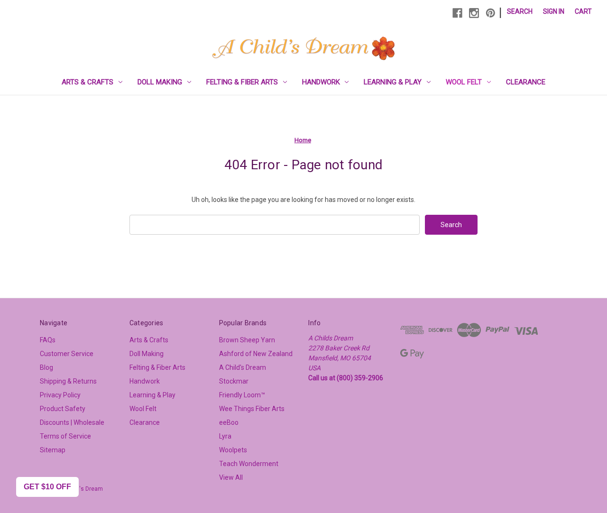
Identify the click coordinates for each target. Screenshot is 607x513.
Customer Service (66, 353)
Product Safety (62, 408)
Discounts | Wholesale (72, 422)
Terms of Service (65, 436)
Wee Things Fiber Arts (252, 408)
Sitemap (52, 450)
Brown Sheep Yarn (247, 340)
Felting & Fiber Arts (242, 82)
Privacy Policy (60, 395)
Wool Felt (464, 82)
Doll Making (160, 82)
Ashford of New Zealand (256, 353)
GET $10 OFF (47, 487)
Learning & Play (393, 82)
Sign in (553, 11)
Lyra (225, 436)
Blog (46, 367)
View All (231, 477)
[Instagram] (474, 13)
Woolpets (233, 450)
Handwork (321, 82)
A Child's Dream (242, 367)
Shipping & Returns (68, 381)
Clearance (525, 82)
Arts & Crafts (87, 82)
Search (520, 11)
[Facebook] (457, 13)
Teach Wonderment (248, 463)
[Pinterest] (491, 13)
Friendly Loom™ (242, 395)
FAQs (47, 340)
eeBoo (229, 422)
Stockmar (233, 381)
